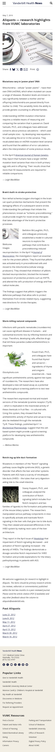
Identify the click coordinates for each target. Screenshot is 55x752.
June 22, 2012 (9, 614)
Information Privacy (11, 741)
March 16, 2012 (10, 636)
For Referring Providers (12, 703)
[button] (4, 3)
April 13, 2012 (9, 629)
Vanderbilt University (37, 728)
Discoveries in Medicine (12, 698)
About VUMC (34, 745)
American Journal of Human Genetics (31, 155)
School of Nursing (10, 728)
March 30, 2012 (10, 633)
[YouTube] (11, 664)
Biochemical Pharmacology (15, 427)
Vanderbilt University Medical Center (17, 686)
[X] (19, 664)
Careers (6, 745)
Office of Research (36, 733)
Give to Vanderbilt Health (13, 677)
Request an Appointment (13, 707)
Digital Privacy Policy (37, 741)
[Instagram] (15, 664)
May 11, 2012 (9, 622)
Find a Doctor (8, 720)
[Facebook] (7, 664)
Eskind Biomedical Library (13, 733)
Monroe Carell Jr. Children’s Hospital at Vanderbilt (23, 690)
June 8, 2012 (8, 618)
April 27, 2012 (9, 625)
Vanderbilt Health (10, 682)
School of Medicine (37, 724)
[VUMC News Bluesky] (27, 664)
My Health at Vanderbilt (12, 694)
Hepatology (39, 538)
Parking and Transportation (40, 720)
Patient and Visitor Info (12, 724)
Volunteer (33, 737)
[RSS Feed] (4, 664)
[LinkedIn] (23, 664)
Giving (5, 737)
